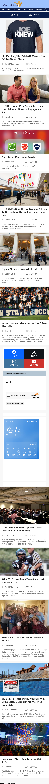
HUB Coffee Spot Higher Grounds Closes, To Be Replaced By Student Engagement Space (24, 212)
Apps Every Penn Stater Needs (18, 157)
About (30, 9)
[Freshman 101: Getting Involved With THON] (24, 739)
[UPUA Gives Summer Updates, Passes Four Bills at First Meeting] (24, 506)
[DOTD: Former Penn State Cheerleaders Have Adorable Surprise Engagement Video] (24, 89)
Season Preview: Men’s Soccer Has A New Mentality (24, 324)
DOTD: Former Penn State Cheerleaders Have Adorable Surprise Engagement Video (24, 109)
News (9, 9)
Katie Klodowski (11, 710)
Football (39, 9)
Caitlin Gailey (10, 220)
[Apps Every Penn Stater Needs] (24, 142)
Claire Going (10, 645)
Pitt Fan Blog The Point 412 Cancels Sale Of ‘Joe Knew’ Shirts (23, 57)
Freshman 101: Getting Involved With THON (22, 760)
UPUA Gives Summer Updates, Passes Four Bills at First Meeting (22, 528)
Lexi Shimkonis (11, 535)
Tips (24, 9)
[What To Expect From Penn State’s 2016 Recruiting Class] (24, 562)
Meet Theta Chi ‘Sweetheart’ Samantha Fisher (23, 639)
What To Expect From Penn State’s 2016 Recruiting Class (23, 580)
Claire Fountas (11, 767)
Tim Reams (9, 162)
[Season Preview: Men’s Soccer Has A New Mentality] (24, 304)
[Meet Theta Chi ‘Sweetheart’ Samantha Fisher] (24, 617)
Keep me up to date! (15, 403)
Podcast (17, 9)
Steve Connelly (11, 331)
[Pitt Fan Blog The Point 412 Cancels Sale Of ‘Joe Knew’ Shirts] (24, 36)
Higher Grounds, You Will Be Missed (22, 269)
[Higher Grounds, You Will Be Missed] (24, 249)
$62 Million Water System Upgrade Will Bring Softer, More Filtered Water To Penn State (23, 702)
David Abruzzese (12, 64)
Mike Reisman (11, 117)
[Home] (12, 6)
